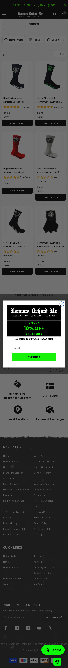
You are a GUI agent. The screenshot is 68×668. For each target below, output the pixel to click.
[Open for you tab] (57, 662)
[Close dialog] (61, 304)
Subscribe (34, 356)
